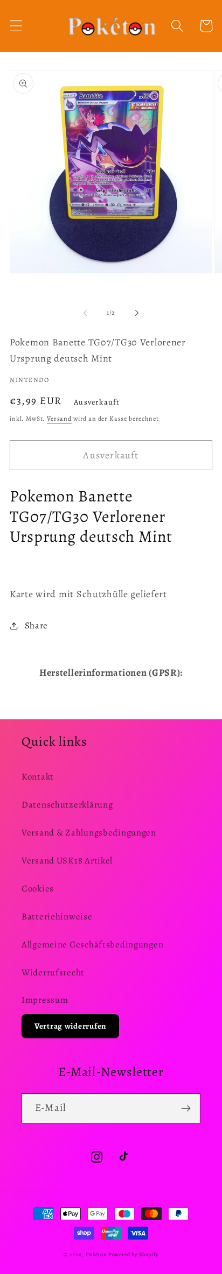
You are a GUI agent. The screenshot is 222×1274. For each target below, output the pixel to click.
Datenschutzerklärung (67, 804)
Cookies (38, 888)
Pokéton (96, 1254)
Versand (59, 418)
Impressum (45, 1000)
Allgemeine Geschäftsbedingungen (92, 944)
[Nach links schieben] (85, 312)
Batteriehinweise (57, 916)
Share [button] (36, 625)
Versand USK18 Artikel (67, 860)
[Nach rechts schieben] (137, 312)
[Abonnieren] (185, 1108)
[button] (16, 26)
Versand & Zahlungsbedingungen (89, 832)
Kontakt (38, 776)
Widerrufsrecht (53, 972)
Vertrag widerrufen (70, 1026)
